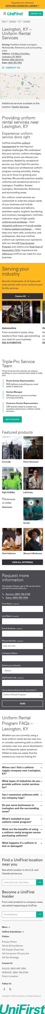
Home (4, 21)
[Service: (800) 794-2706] (3, 594)
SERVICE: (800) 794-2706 (15, 972)
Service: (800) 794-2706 (18, 594)
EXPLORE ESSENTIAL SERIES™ (22, 6)
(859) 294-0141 (17, 59)
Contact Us (35, 14)
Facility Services (20, 106)
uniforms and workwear (14, 222)
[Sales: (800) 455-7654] (3, 598)
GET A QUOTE (12, 419)
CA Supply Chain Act (13, 949)
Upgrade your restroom (23, 2)
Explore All (20, 296)
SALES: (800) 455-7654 (14, 968)
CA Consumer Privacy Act (15, 953)
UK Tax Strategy (10, 957)
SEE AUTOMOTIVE (11, 342)
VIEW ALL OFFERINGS (22, 562)
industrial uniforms (12, 225)
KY (20, 21)
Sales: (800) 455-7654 (17, 597)
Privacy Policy (9, 941)
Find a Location (10, 976)
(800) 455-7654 (15, 62)
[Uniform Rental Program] (22, 694)
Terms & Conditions (12, 945)
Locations (12, 21)
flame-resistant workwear (18, 229)
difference (7, 253)
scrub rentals (34, 225)
